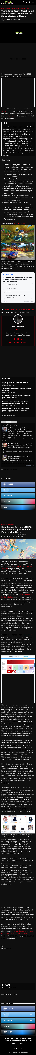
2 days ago (10, 462)
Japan (12, 312)
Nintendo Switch (6, 8)
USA (28, 312)
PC (13, 8)
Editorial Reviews (11, 285)
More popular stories (9, 415)
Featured (4, 524)
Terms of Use (27, 1041)
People (4, 422)
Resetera (11, 116)
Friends (8, 292)
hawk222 (11, 444)
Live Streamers (11, 288)
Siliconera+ (26, 1038)
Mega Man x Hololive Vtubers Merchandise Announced (17, 439)
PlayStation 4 (18, 8)
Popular (14, 422)
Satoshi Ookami (13, 456)
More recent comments (9, 470)
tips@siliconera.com (21, 1053)
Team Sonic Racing (20, 312)
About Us (7, 1041)
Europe (7, 312)
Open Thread (16, 1038)
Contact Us (16, 1041)
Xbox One (26, 8)
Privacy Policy (18, 1043)
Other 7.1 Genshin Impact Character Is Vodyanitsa (15, 451)
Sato (8, 19)
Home (7, 1038)
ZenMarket (28, 635)
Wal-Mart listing (7, 111)
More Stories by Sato (18, 342)
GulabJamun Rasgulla (15, 428)
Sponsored (11, 524)
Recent (9, 422)
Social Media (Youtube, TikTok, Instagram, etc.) (15, 296)
